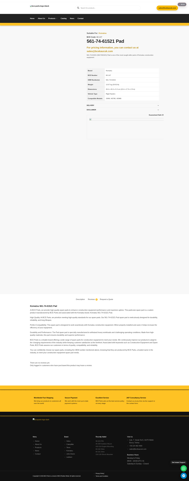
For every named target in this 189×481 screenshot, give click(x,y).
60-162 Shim (100, 449)
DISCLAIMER (91, 110)
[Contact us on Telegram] (184, 476)
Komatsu (102, 33)
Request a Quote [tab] (106, 299)
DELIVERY (90, 105)
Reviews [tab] (92, 299)
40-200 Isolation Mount (104, 444)
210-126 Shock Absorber (104, 454)
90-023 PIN (100, 441)
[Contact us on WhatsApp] (184, 468)
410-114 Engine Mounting (105, 446)
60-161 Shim (100, 452)
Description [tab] (80, 299)
